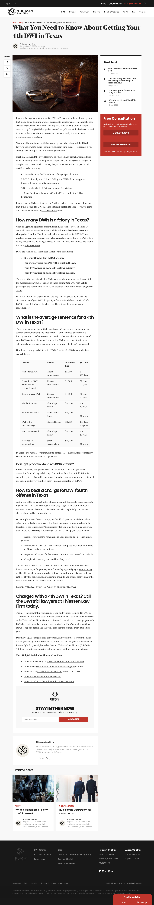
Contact (142, 12)
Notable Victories (111, 12)
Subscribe (73, 719)
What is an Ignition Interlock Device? (42, 677)
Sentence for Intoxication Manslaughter (55, 667)
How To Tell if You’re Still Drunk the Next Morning (49, 682)
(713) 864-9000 (49, 211)
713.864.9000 (132, 3)
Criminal (72, 12)
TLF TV (125, 12)
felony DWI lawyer (61, 297)
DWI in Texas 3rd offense (28, 304)
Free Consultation (66, 863)
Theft (18, 806)
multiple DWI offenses (40, 151)
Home (15, 23)
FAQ (25, 883)
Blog (133, 12)
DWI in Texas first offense (69, 242)
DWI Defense (40, 850)
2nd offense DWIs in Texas (72, 227)
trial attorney (85, 569)
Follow (42, 758)
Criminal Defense (42, 854)
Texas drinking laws (36, 122)
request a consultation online (39, 649)
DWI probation (57, 470)
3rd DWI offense (32, 246)
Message (143, 902)
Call (124, 902)
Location (34, 883)
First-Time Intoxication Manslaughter (65, 662)
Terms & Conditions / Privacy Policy (74, 854)
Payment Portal (65, 859)
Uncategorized (66, 806)
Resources (17, 883)
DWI (63, 12)
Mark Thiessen (62, 48)
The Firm (96, 12)
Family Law (84, 12)
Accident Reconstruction (49, 672)
